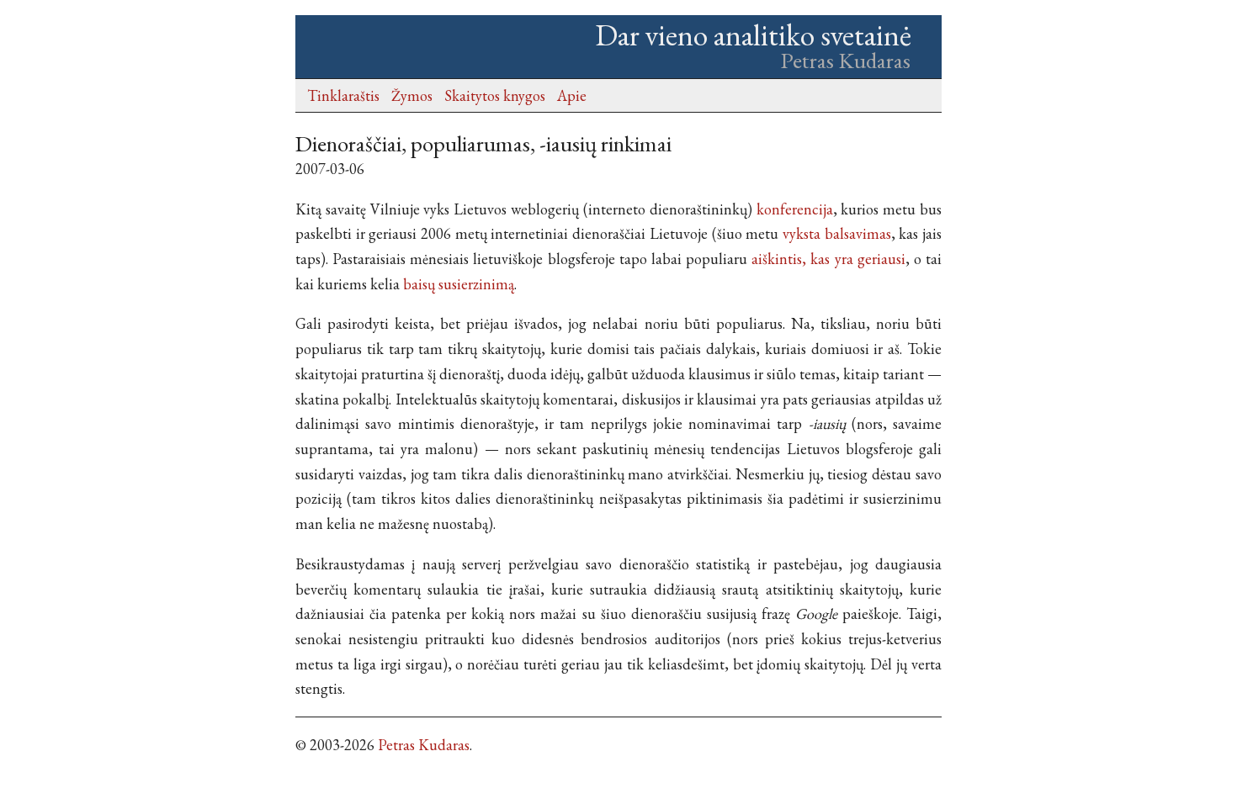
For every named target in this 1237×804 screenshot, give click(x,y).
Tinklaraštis (343, 95)
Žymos (412, 95)
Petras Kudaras (424, 744)
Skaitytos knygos (494, 95)
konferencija (795, 209)
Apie (572, 95)
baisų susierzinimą (458, 284)
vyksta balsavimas (837, 233)
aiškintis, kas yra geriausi (828, 258)
